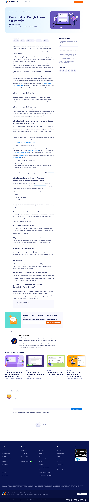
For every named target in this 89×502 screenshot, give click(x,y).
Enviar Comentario (76, 409)
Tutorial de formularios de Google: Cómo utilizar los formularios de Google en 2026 (13, 374)
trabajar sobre (51, 172)
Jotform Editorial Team (15, 24)
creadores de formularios (40, 185)
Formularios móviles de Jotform (22, 152)
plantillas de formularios (27, 153)
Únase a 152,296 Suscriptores (53, 322)
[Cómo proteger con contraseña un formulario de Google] (35, 361)
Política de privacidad (33, 412)
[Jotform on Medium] (74, 500)
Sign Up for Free (78, 1)
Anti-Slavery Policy (44, 499)
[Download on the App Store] (81, 455)
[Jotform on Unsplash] (85, 500)
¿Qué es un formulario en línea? (66, 47)
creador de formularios (40, 153)
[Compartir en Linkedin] (66, 70)
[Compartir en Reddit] (69, 70)
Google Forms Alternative (24, 2)
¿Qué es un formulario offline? (65, 45)
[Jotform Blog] (76, 500)
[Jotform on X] (69, 500)
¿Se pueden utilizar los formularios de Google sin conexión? (68, 42)
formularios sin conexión (33, 150)
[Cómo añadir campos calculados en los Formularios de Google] (76, 361)
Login (72, 1)
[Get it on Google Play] (81, 451)
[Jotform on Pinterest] (81, 500)
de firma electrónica (22, 155)
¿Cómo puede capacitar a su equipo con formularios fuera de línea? (66, 62)
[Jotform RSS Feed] (78, 500)
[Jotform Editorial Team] (10, 24)
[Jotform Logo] (10, 2)
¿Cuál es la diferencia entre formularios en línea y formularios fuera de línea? (68, 51)
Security (23, 499)
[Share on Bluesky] (72, 70)
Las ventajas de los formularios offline (67, 58)
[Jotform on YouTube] (83, 500)
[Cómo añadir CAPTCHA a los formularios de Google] (56, 361)
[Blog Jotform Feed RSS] (75, 70)
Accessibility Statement (32, 499)
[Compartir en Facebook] (63, 70)
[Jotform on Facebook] (67, 500)
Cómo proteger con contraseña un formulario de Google (35, 374)
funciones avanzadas (17, 157)
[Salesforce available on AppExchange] (81, 459)
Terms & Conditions (7, 499)
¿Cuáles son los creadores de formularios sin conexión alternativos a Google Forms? (67, 55)
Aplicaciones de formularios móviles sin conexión (26, 142)
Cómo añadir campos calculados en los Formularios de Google (74, 374)
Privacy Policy (16, 499)
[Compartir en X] (60, 70)
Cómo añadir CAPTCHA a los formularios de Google (55, 373)
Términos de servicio (46, 412)
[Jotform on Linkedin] (71, 500)
